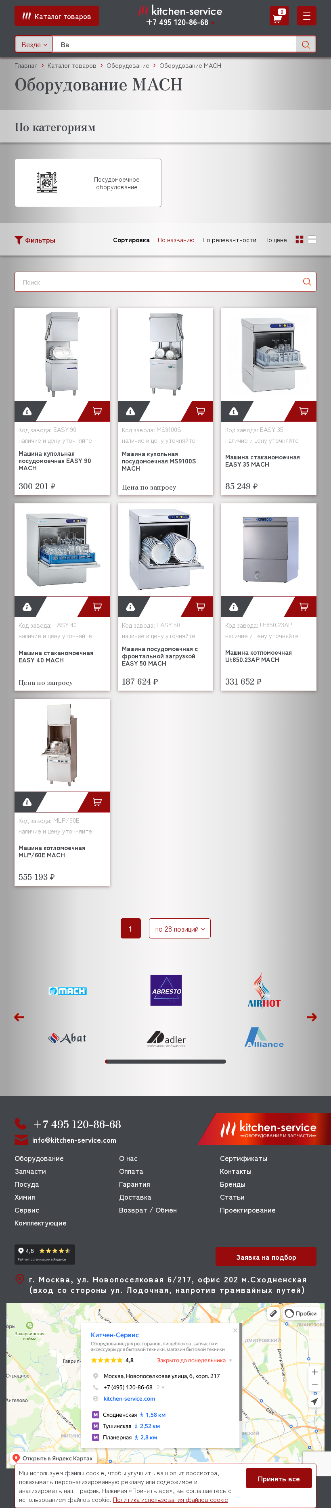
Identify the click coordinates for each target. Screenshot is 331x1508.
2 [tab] (108, 1062)
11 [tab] (124, 1062)
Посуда (27, 1183)
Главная (26, 65)
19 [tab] (139, 1062)
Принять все (279, 1478)
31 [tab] (161, 1062)
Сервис (27, 1209)
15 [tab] (132, 1062)
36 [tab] (170, 1062)
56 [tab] (207, 1062)
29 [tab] (157, 1062)
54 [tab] (203, 1062)
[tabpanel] (68, 1015)
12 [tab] (126, 1062)
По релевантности (229, 239)
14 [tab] (130, 1062)
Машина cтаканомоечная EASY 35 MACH (262, 460)
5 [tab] (113, 1062)
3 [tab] (110, 1062)
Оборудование (39, 1157)
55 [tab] (205, 1062)
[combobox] (34, 44)
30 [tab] (159, 1062)
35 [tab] (169, 1062)
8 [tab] (119, 1062)
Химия (25, 1196)
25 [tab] (150, 1062)
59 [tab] (213, 1062)
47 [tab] (190, 1062)
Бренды (232, 1183)
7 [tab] (117, 1062)
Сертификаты (243, 1157)
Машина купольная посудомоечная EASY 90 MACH (55, 460)
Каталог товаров (72, 65)
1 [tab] (106, 1062)
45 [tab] (187, 1062)
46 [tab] (189, 1062)
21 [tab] (143, 1062)
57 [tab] (209, 1062)
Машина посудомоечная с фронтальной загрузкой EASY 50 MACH (160, 655)
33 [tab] (164, 1062)
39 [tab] (176, 1062)
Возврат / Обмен (148, 1209)
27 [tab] (154, 1062)
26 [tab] (152, 1062)
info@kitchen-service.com (74, 1140)
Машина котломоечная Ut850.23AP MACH (258, 655)
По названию (176, 239)
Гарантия (134, 1183)
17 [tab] (135, 1062)
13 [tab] (128, 1062)
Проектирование (248, 1209)
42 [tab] (181, 1062)
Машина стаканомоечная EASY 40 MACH (56, 655)
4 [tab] (112, 1062)
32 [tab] (163, 1062)
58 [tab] (210, 1062)
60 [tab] (214, 1062)
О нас (128, 1157)
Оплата (131, 1170)
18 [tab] (137, 1062)
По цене (275, 239)
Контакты (235, 1170)
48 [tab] (192, 1062)
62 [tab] (218, 1062)
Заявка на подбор (266, 1256)
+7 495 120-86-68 (177, 22)
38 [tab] (174, 1062)
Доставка (135, 1196)
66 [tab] (225, 1062)
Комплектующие (41, 1222)
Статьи (232, 1196)
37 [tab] (172, 1062)
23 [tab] (146, 1062)
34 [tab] (167, 1062)
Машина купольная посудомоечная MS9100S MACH (159, 460)
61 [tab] (216, 1062)
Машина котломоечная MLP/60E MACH (52, 850)
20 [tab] (141, 1062)
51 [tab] (198, 1062)
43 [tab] (183, 1062)
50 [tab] (196, 1062)
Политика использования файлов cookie (170, 1499)
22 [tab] (144, 1062)
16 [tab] (133, 1062)
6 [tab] (115, 1062)
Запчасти (30, 1170)
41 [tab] (179, 1062)
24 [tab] (148, 1062)
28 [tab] (156, 1062)
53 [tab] (201, 1062)
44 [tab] (185, 1062)
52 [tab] (200, 1062)
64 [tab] (221, 1062)
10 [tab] (123, 1062)
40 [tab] (177, 1062)
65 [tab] (223, 1062)
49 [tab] (194, 1062)
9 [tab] (120, 1062)
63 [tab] (220, 1062)
